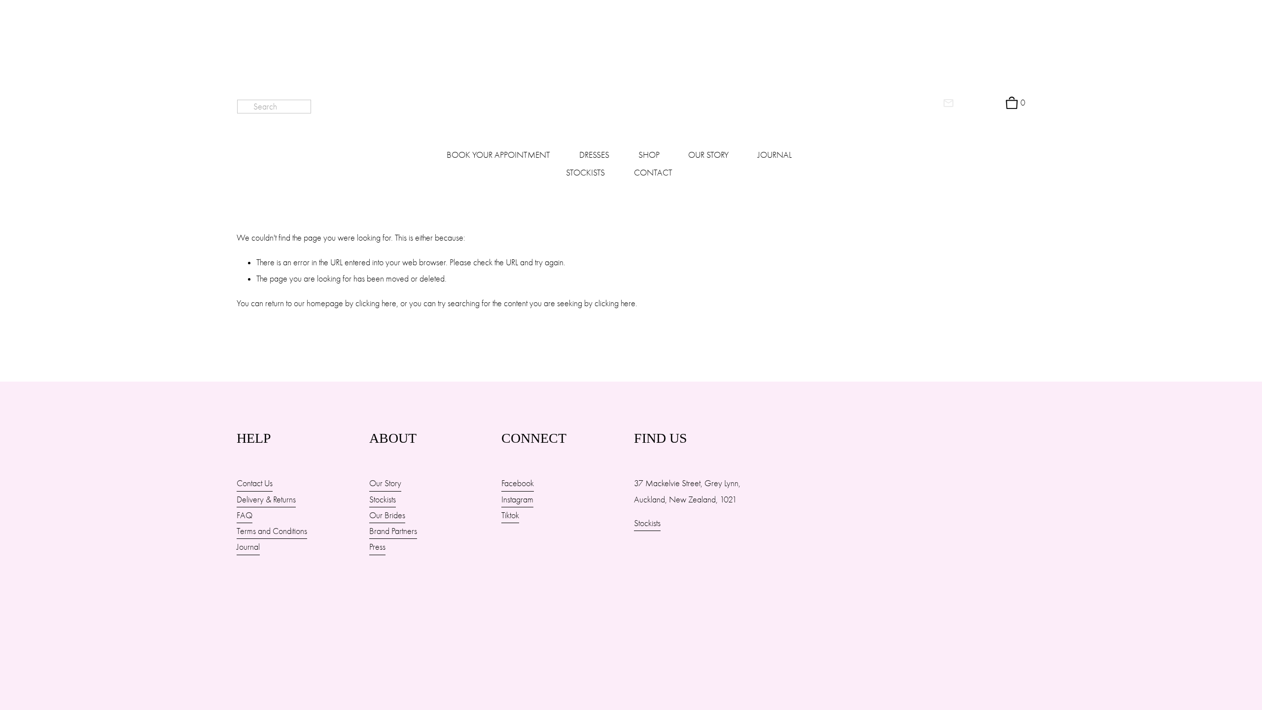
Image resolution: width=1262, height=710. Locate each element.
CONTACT (653, 173)
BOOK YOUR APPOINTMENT (498, 155)
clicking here (375, 303)
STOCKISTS (585, 173)
